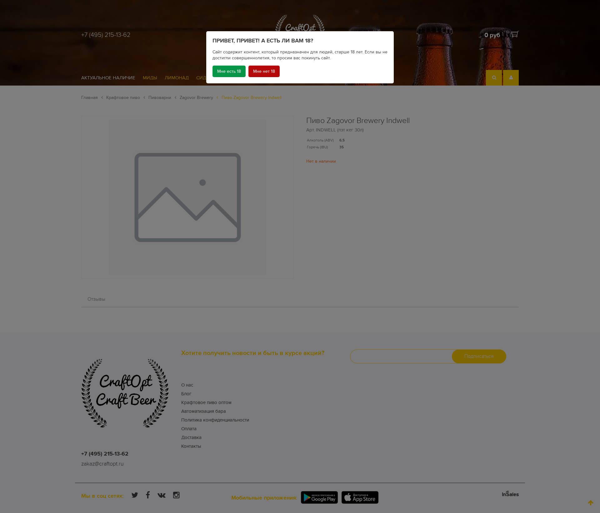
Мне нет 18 (264, 71)
